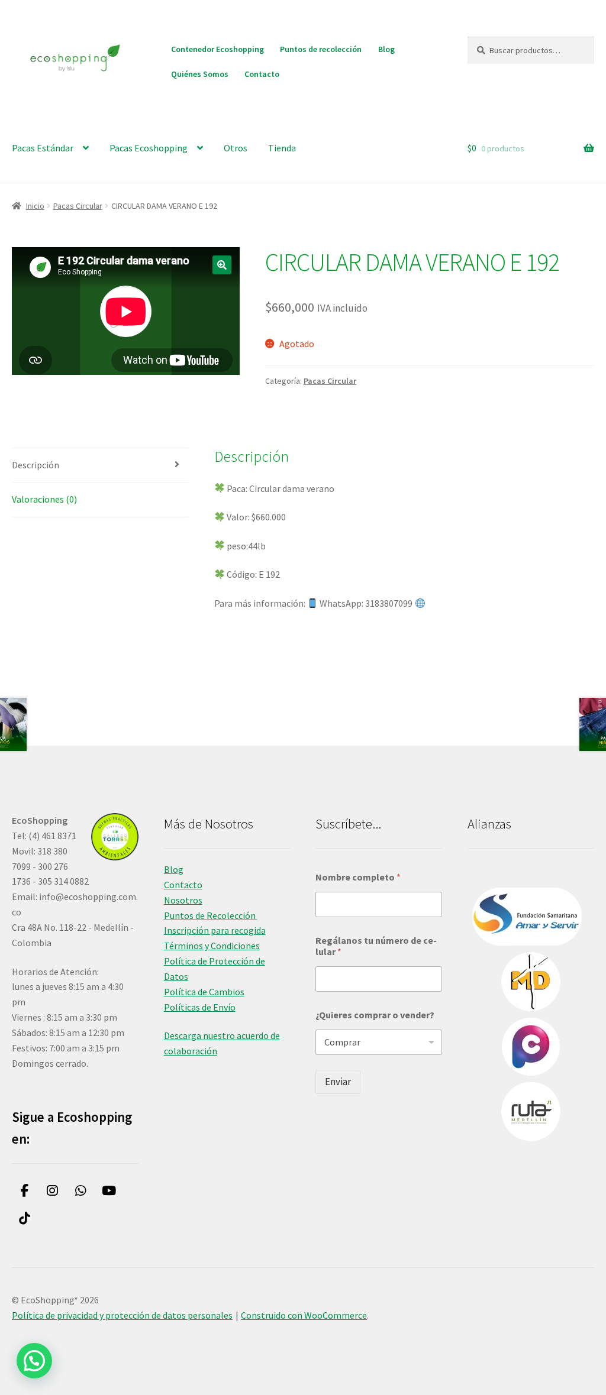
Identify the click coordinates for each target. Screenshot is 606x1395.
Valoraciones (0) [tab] (44, 499)
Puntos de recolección (321, 49)
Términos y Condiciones (212, 945)
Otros (235, 148)
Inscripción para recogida (215, 930)
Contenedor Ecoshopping (217, 49)
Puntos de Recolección (210, 915)
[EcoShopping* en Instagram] (53, 1191)
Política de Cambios (204, 992)
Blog (386, 49)
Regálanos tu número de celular (376, 946)
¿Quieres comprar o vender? (374, 1015)
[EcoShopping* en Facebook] (24, 1191)
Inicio (35, 205)
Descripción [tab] (35, 465)
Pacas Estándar (42, 148)
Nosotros (183, 900)
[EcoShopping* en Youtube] (109, 1191)
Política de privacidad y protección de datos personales (122, 1315)
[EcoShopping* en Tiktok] (24, 1218)
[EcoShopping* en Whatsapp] (81, 1191)
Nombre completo (358, 877)
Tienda (282, 148)
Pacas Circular (77, 205)
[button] (221, 264)
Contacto (261, 74)
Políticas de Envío (200, 1007)
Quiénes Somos (199, 74)
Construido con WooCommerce (304, 1315)
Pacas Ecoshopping (148, 148)
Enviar (338, 1081)
